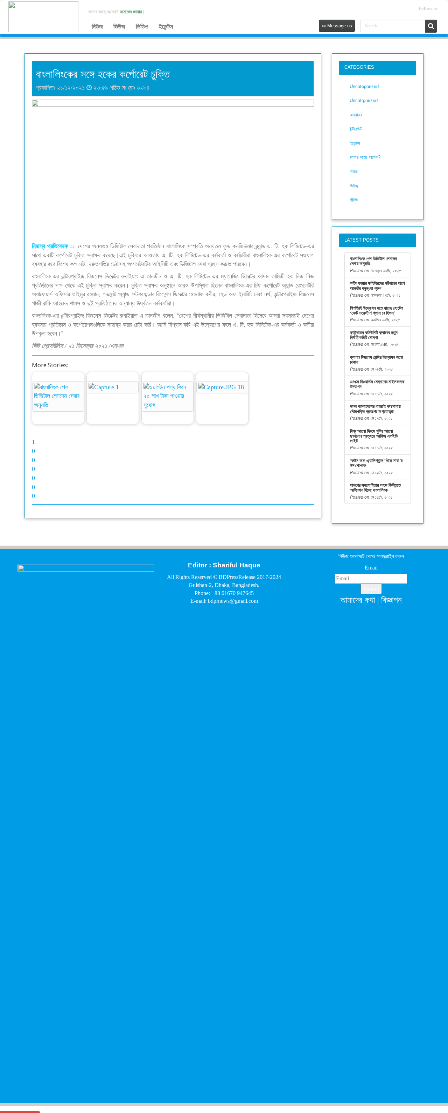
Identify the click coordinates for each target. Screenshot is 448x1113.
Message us (339, 25)
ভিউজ (119, 26)
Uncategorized (364, 86)
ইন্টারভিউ (356, 128)
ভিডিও (142, 26)
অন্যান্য (356, 114)
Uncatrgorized (364, 100)
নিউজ (97, 26)
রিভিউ (354, 200)
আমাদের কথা (357, 600)
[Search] (431, 26)
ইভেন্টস (166, 26)
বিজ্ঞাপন (391, 600)
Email (371, 568)
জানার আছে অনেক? (365, 157)
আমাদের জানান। (132, 11)
